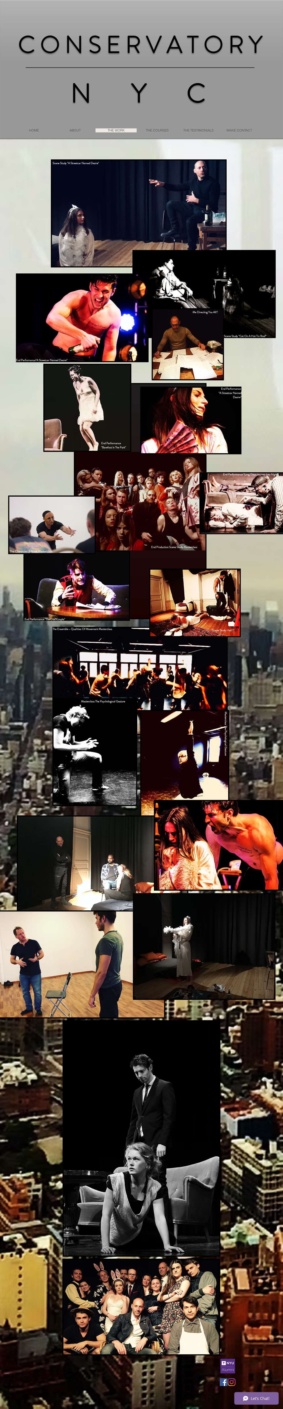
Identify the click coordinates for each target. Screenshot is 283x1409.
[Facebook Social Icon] (224, 1382)
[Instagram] (231, 1382)
